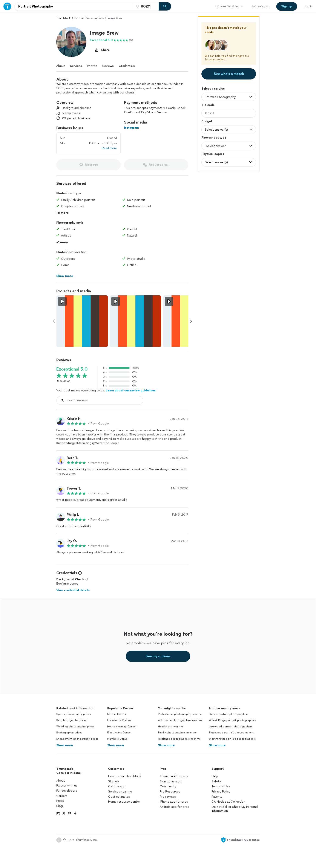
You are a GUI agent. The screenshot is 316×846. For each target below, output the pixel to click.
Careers (61, 796)
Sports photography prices (73, 714)
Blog (59, 806)
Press (60, 801)
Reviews (108, 66)
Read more (109, 148)
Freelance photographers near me (179, 738)
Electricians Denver (119, 732)
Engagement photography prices (77, 738)
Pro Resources (170, 791)
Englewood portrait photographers (231, 732)
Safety (216, 781)
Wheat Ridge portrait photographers (232, 720)
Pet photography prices (71, 720)
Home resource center (124, 801)
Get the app (116, 786)
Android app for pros (174, 807)
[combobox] (74, 6)
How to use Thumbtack (124, 776)
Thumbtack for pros (174, 776)
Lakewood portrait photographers (230, 726)
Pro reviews (168, 797)
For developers (66, 791)
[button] (71, 42)
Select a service (213, 88)
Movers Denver (116, 714)
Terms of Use (221, 786)
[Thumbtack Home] (7, 6)
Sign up (113, 781)
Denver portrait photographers (228, 714)
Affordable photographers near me (180, 720)
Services (76, 66)
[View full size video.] (82, 321)
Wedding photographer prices (75, 726)
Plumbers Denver (117, 738)
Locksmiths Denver (119, 720)
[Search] (165, 6)
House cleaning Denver (121, 726)
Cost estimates (119, 797)
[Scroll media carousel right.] (191, 321)
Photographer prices (69, 732)
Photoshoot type (213, 137)
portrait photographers (89, 18)
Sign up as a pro (171, 781)
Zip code (208, 105)
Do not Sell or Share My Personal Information (235, 809)
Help (215, 776)
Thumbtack (63, 18)
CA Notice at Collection (228, 801)
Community (168, 786)
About (60, 66)
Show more (64, 745)
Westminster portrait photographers (232, 738)
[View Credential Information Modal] (79, 573)
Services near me (120, 791)
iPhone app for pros (174, 801)
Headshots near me (170, 726)
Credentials (127, 66)
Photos (92, 66)
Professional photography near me (180, 714)
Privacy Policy (221, 791)
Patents (217, 797)
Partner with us (66, 785)
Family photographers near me (177, 732)
